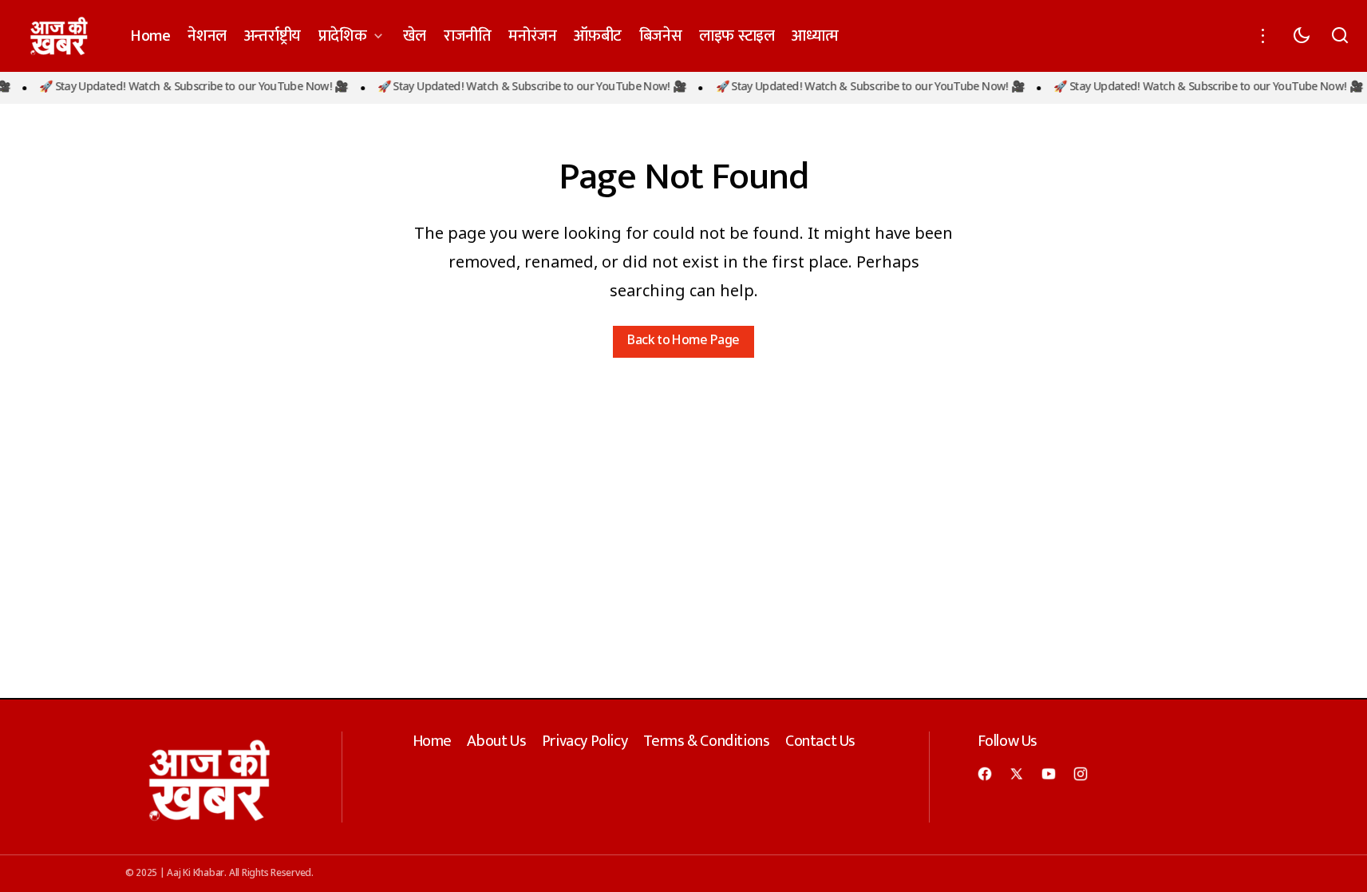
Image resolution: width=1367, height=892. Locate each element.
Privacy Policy (584, 741)
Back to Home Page (683, 341)
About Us (496, 741)
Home (432, 741)
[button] (1263, 36)
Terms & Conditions (706, 741)
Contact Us (820, 741)
